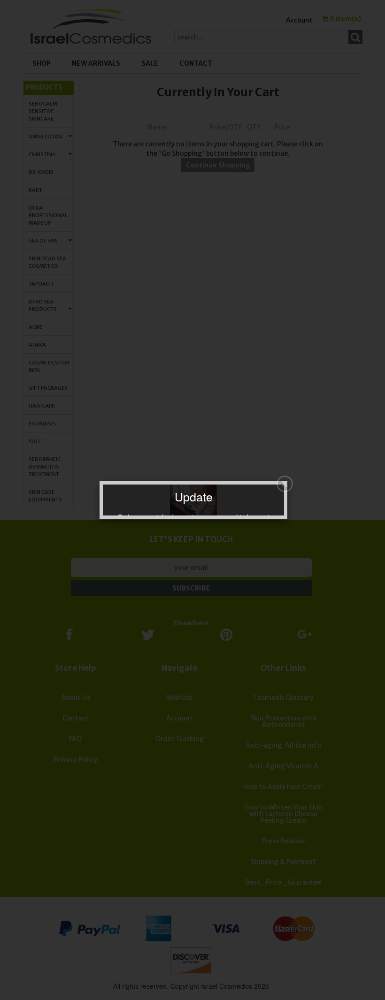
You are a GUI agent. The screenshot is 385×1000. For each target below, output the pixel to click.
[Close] (285, 484)
